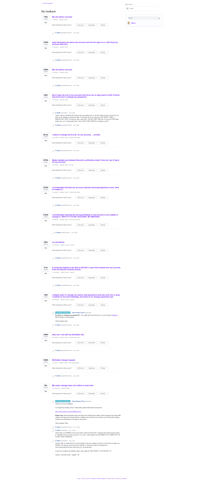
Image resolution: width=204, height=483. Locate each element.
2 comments (55, 72)
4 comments (55, 100)
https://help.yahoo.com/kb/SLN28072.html (68, 411)
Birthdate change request (63, 360)
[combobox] (142, 18)
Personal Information (74, 137)
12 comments (55, 272)
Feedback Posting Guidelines (98, 478)
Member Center (63, 19)
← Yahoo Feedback (47, 3)
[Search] (158, 18)
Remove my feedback (121, 478)
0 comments (55, 47)
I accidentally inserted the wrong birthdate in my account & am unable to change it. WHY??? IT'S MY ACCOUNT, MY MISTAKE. (85, 215)
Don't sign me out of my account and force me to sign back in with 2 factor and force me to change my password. (86, 96)
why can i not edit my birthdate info (68, 334)
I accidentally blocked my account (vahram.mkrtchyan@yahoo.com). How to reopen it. (85, 188)
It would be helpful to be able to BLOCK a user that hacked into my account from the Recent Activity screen (86, 268)
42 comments (55, 299)
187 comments (56, 388)
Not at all (82, 25)
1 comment (55, 19)
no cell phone (58, 242)
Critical (104, 25)
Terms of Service (85, 478)
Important (92, 25)
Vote (46, 22)
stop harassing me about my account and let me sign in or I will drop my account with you (85, 43)
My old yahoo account (62, 16)
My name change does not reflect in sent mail (72, 385)
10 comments (55, 245)
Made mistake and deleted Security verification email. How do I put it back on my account (85, 161)
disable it (115, 315)
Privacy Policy (111, 478)
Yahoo (133, 23)
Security (71, 165)
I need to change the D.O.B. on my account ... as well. (76, 134)
